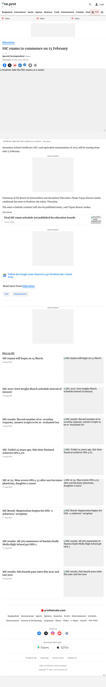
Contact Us (72, 658)
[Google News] (66, 633)
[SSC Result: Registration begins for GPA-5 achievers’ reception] (84, 522)
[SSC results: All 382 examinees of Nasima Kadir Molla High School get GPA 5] (84, 553)
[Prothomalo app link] (43, 647)
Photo (58, 620)
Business (48, 12)
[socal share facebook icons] (4, 67)
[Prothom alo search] (90, 4)
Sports (31, 12)
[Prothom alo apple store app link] (63, 647)
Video (66, 620)
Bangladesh (7, 12)
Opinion (38, 12)
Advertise (44, 658)
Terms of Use (58, 658)
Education (8, 42)
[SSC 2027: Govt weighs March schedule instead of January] (84, 400)
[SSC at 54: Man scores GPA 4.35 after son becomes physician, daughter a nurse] (84, 492)
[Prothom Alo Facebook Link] (40, 633)
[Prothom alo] (9, 4)
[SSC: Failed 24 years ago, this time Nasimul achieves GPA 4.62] (84, 461)
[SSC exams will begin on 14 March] (84, 370)
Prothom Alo (31, 658)
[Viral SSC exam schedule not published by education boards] (96, 219)
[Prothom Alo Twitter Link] (47, 633)
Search (83, 620)
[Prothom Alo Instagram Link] (54, 633)
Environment (12, 620)
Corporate (49, 620)
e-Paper (74, 620)
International (20, 12)
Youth (56, 12)
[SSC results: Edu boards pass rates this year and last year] (84, 583)
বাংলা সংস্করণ (93, 620)
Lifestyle (80, 12)
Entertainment (67, 12)
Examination (20, 294)
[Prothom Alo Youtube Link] (60, 633)
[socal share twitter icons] (10, 67)
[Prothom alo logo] (53, 611)
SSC (6, 294)
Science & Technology (31, 620)
